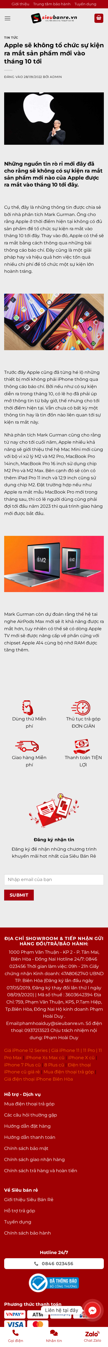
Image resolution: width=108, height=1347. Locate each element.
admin (56, 77)
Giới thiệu (20, 4)
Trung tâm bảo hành (52, 4)
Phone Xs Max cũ (46, 1057)
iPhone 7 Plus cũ (22, 1065)
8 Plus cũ (54, 1065)
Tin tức (11, 38)
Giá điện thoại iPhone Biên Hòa (38, 1079)
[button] (7, 18)
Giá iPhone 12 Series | (27, 1050)
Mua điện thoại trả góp (68, 1071)
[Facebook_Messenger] (92, 1310)
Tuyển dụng (85, 4)
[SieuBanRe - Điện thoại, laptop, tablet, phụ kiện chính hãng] (54, 18)
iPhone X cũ (81, 1057)
